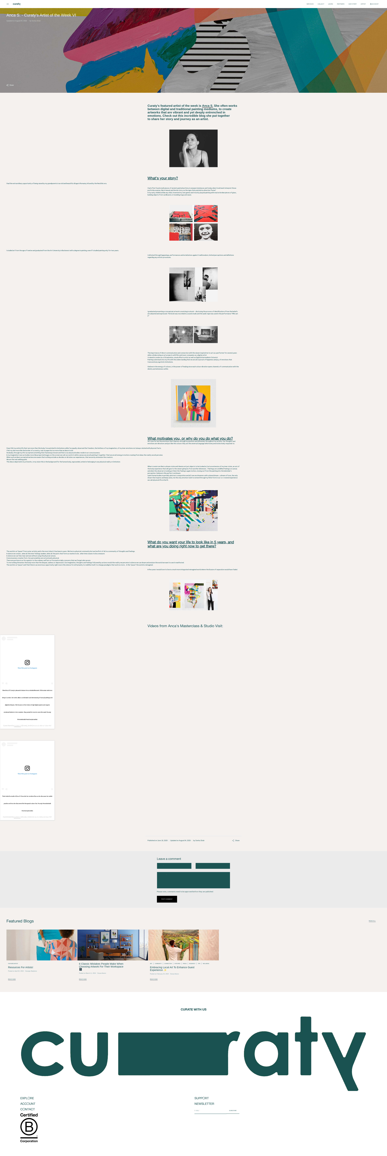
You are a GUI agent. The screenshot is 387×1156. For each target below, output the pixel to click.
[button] (374, 4)
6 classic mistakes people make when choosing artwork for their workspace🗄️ (101, 966)
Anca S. (207, 105)
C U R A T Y (17, 725)
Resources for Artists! (20, 967)
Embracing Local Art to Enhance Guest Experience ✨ (172, 969)
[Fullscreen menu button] (7, 4)
